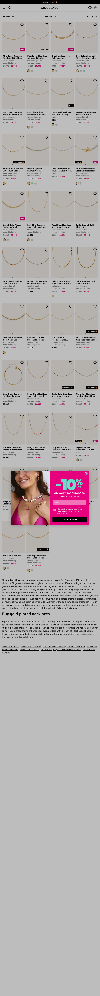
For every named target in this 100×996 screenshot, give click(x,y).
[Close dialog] (86, 473)
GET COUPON (69, 519)
